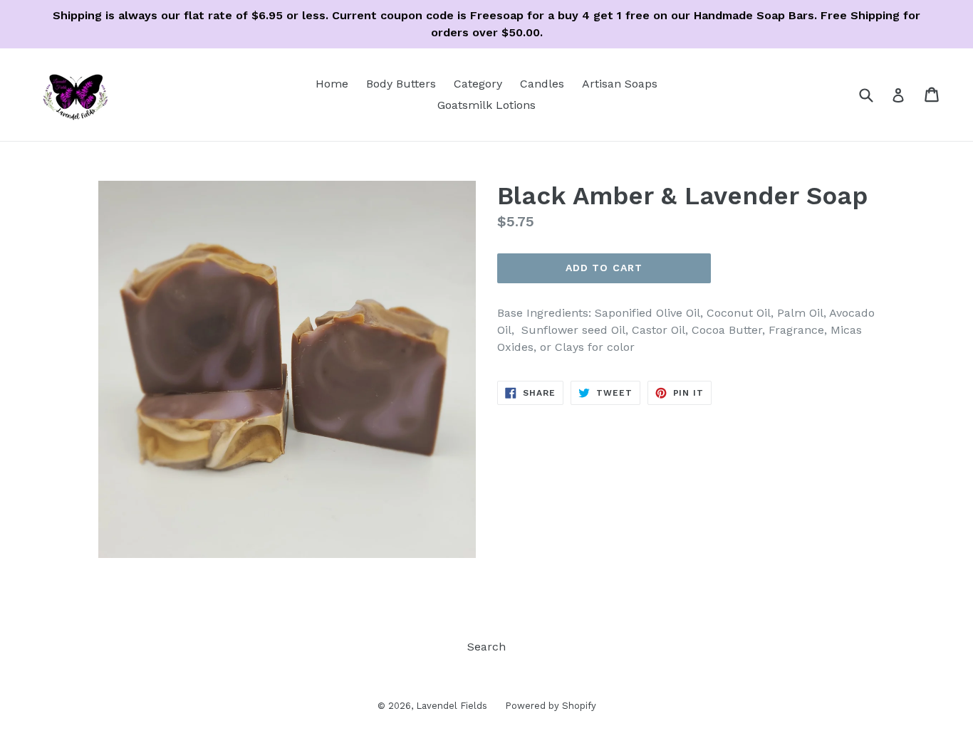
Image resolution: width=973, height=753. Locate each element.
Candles (542, 83)
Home (332, 83)
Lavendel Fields (451, 705)
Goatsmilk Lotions (486, 105)
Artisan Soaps (619, 83)
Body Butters (401, 83)
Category (478, 83)
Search (486, 646)
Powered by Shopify (550, 705)
